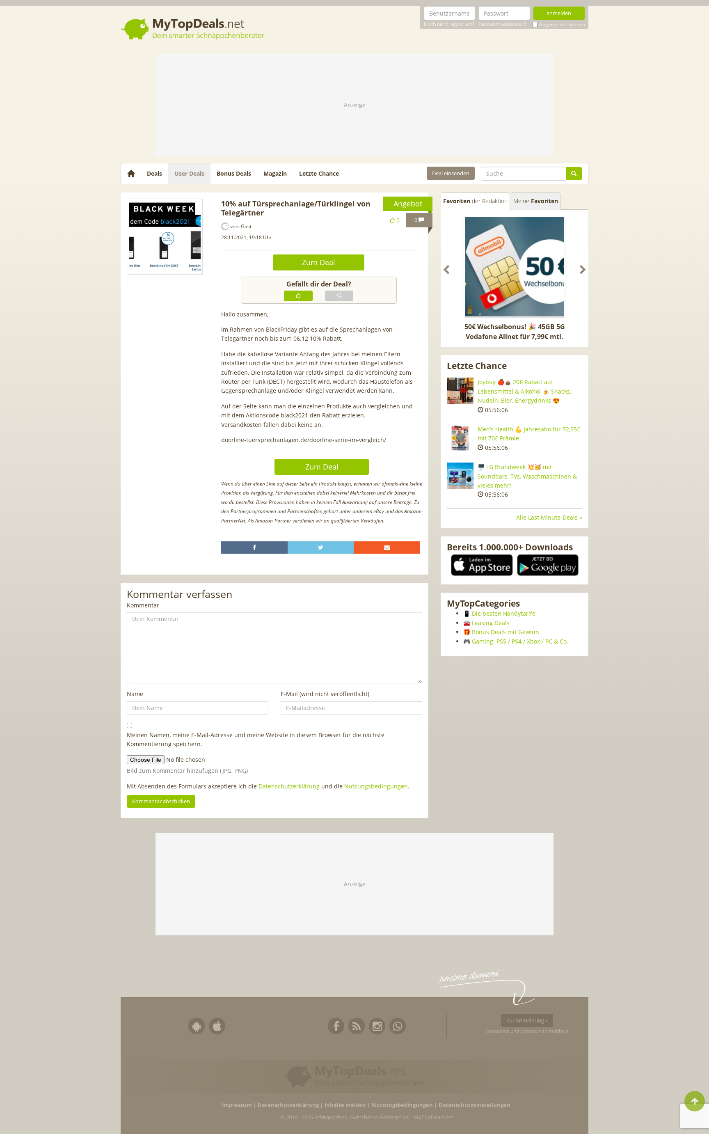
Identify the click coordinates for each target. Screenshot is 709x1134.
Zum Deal (318, 262)
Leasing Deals (491, 623)
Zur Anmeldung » (527, 1020)
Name (135, 694)
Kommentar (143, 605)
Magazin (275, 173)
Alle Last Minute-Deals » (549, 517)
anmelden (559, 13)
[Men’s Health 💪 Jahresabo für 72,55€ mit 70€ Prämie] (460, 438)
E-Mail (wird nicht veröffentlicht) (325, 694)
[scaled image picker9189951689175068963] (165, 237)
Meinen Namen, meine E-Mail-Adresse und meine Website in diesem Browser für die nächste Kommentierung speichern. (255, 739)
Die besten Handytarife (503, 613)
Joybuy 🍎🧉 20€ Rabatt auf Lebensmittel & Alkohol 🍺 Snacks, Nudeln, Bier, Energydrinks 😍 (524, 391)
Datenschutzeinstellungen (474, 1105)
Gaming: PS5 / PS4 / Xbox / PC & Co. (520, 641)
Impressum (237, 1105)
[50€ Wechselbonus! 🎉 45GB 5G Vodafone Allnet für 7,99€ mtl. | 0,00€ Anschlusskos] (514, 267)
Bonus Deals (234, 173)
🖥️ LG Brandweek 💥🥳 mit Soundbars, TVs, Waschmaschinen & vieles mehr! (527, 476)
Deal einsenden (450, 173)
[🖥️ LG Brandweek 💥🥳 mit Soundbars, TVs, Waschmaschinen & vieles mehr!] (460, 476)
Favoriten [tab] (475, 201)
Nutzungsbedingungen (376, 786)
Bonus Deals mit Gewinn (505, 632)
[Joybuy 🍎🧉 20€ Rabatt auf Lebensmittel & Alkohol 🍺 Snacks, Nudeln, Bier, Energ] (460, 391)
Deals (154, 173)
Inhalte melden (345, 1105)
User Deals (189, 173)
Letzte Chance (319, 173)
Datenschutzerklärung (289, 786)
